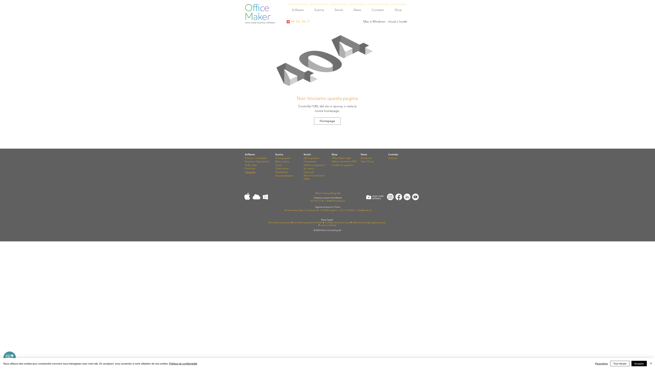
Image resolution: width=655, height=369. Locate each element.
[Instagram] (390, 197)
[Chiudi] (651, 363)
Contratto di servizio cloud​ (337, 222)
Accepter (639, 363)
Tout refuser (620, 363)
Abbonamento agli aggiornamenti (369, 222)
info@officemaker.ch (335, 201)
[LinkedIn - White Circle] (407, 197)
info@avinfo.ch (364, 210)
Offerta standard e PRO (344, 161)
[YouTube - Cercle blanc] (415, 197)
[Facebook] (398, 197)
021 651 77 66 (317, 201)
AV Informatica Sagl (293, 210)
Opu (306, 172)
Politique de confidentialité (183, 363)
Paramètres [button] (601, 363)
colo (312, 172)
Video (307, 178)
